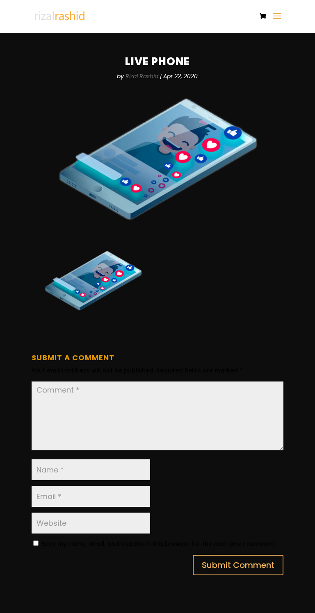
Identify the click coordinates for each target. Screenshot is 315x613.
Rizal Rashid (142, 76)
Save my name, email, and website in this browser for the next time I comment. (158, 544)
